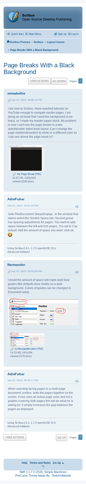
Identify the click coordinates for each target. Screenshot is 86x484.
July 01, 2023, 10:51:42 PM (22, 205)
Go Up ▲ (58, 462)
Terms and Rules (40, 462)
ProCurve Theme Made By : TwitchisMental (43, 475)
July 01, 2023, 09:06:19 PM (26, 100)
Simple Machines (55, 472)
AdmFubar (15, 199)
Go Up (61, 437)
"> (43, 466)
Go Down (59, 81)
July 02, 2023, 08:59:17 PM (22, 380)
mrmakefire (16, 93)
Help (24, 462)
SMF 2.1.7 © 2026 (31, 472)
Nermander (16, 265)
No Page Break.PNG (28, 174)
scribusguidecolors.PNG (28, 348)
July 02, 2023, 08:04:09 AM (26, 271)
